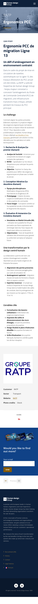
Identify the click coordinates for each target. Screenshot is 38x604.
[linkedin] (16, 586)
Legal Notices (9, 564)
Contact (7, 560)
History (7, 556)
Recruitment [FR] (10, 552)
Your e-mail (8, 459)
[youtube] (22, 586)
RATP (15, 398)
